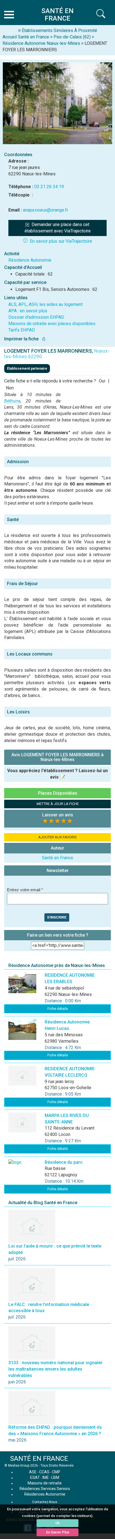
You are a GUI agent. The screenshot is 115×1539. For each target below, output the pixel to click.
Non (10, 388)
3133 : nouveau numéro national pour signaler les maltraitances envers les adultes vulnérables (55, 1369)
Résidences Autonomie (44, 1494)
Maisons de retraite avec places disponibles (51, 323)
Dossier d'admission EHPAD (36, 317)
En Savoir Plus (57, 1532)
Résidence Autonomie (29, 260)
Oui (102, 381)
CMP (56, 1472)
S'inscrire (56, 917)
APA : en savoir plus (27, 310)
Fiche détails (57, 1009)
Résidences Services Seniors (45, 1488)
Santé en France (57, 857)
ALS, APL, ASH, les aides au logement (45, 304)
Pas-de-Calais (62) (72, 37)
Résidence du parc (64, 1162)
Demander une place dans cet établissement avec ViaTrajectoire (58, 228)
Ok (57, 1523)
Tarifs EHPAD (21, 330)
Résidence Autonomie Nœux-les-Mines (41, 43)
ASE (33, 1472)
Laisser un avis (57, 815)
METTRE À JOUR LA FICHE (58, 804)
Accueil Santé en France (26, 37)
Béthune (12, 401)
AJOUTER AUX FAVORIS (57, 837)
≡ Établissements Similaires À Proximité (57, 30)
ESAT (35, 1477)
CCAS (44, 1472)
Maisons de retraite (45, 1483)
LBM (55, 1477)
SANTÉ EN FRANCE (39, 1458)
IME (45, 1477)
